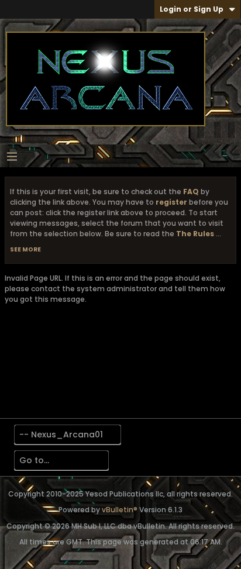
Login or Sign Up (191, 9)
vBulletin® (119, 510)
